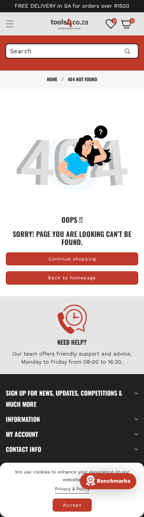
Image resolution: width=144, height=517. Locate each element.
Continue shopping (72, 259)
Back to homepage (72, 277)
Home (52, 79)
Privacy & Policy (72, 489)
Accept (72, 505)
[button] (14, 23)
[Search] (127, 51)
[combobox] (72, 51)
